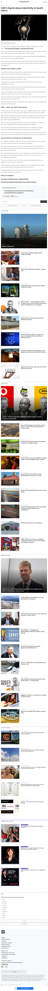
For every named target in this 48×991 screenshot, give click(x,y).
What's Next (6, 944)
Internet (23, 612)
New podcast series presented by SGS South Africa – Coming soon (33, 679)
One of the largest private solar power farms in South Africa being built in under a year (33, 426)
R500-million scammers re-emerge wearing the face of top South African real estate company (33, 540)
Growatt (4, 903)
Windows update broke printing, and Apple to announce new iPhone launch (33, 351)
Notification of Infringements (12, 962)
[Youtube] (15, 972)
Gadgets (23, 365)
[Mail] (14, 43)
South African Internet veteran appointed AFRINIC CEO (30, 647)
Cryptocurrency (6, 587)
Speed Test (5, 948)
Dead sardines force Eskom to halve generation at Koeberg (32, 598)
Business (23, 300)
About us (5, 951)
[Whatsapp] (9, 972)
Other (3, 917)
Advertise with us (8, 952)
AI (21, 521)
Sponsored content (8, 954)
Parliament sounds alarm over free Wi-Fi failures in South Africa (34, 614)
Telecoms (23, 661)
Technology (24, 267)
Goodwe (4, 901)
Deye (3, 899)
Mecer (4, 909)
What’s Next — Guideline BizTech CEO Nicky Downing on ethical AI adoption (32, 848)
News (3, 937)
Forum (4, 941)
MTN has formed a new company (31, 523)
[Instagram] (17, 972)
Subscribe (43, 201)
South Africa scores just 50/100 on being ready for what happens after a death (34, 458)
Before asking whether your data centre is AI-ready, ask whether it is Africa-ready (32, 785)
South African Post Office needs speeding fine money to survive (31, 474)
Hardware (23, 251)
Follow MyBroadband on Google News (14, 192)
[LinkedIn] (8, 43)
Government (24, 316)
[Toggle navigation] (1, 1)
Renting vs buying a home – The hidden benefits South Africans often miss (33, 768)
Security (23, 537)
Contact (4, 956)
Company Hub (6, 946)
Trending (23, 349)
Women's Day (24, 824)
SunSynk (4, 911)
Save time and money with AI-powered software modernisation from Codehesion (33, 508)
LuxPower (4, 907)
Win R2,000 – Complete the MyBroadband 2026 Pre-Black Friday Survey (33, 631)
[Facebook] (3, 972)
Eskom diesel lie (8, 246)
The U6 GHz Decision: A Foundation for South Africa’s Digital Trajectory (32, 750)
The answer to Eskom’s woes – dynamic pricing (14, 179)
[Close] (46, 985)
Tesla (3, 913)
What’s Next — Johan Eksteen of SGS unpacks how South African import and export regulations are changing (33, 303)
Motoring (23, 472)
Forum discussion (35, 205)
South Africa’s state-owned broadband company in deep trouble (33, 442)
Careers (4, 958)
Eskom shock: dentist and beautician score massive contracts (18, 182)
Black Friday (24, 628)
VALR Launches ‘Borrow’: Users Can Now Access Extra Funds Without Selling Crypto (32, 336)
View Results (24, 924)
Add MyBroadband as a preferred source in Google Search (19, 190)
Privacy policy (7, 960)
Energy (3, 5)
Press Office (6, 939)
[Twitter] (5, 43)
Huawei (4, 905)
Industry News (25, 456)
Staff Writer (5, 12)
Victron (4, 915)
